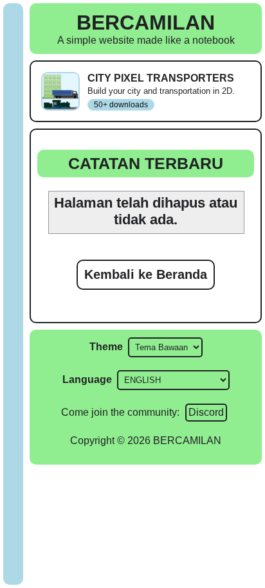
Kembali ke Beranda (145, 274)
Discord (206, 412)
